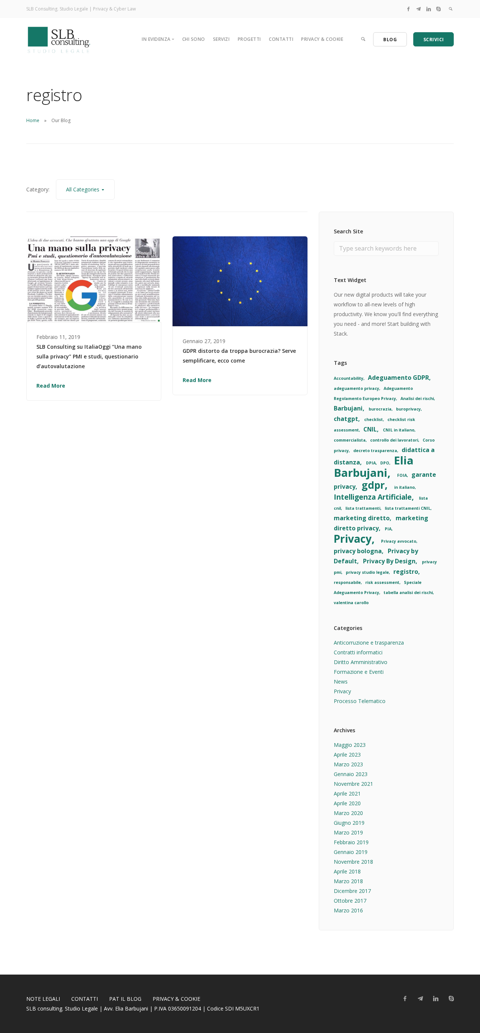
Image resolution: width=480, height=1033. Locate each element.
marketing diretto (362, 518)
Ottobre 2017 (350, 900)
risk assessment (382, 582)
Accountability (348, 378)
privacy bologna (358, 551)
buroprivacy (408, 409)
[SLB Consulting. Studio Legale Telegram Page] (418, 9)
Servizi (221, 39)
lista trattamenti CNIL (407, 508)
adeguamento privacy (356, 388)
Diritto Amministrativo (360, 662)
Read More (50, 385)
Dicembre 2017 (352, 890)
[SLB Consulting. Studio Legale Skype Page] (438, 9)
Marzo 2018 (348, 881)
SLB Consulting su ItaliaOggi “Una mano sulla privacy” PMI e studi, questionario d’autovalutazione (89, 356)
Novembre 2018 (353, 861)
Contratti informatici (358, 652)
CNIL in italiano (398, 430)
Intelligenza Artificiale (373, 497)
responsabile (347, 582)
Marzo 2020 (348, 813)
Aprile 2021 (347, 793)
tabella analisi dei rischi (408, 592)
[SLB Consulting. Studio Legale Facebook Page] (408, 9)
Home (32, 120)
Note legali (43, 998)
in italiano (404, 487)
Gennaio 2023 (351, 774)
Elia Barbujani (374, 466)
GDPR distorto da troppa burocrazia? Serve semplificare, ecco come (239, 355)
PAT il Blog (125, 998)
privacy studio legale (367, 572)
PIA (388, 528)
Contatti (281, 39)
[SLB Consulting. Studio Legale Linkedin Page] (428, 9)
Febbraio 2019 (351, 842)
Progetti (249, 39)
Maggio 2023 (350, 744)
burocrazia (380, 409)
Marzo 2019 (348, 832)
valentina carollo (351, 602)
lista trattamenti (362, 508)
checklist (373, 419)
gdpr (373, 485)
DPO (384, 463)
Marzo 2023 (348, 764)
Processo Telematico (360, 701)
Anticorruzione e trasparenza (369, 642)
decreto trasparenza (375, 450)
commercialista (350, 440)
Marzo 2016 (348, 910)
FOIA (402, 475)
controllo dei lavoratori (394, 440)
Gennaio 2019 (351, 851)
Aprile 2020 (347, 803)
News (341, 681)
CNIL (370, 429)
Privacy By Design (389, 561)
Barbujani (348, 408)
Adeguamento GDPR (398, 377)
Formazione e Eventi (359, 671)
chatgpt (346, 419)
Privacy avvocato (398, 541)
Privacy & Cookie (322, 39)
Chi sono (193, 39)
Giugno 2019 (349, 822)
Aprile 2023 (347, 754)
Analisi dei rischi (417, 398)
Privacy (353, 538)
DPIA (371, 463)
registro (405, 571)
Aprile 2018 (347, 871)
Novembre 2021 (353, 783)
